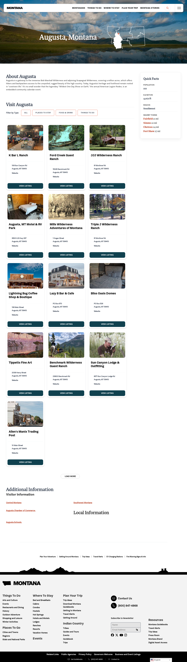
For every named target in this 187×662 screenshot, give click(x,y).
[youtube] (121, 635)
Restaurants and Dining (13, 607)
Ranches (37, 625)
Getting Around (70, 617)
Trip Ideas (86, 557)
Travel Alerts (98, 557)
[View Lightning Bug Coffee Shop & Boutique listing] (25, 276)
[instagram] (125, 635)
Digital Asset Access (157, 642)
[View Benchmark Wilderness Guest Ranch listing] (66, 345)
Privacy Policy (85, 654)
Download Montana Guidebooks (72, 605)
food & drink (66, 113)
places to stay (43, 113)
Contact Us (125, 598)
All (26, 113)
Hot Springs (38, 614)
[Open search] (167, 8)
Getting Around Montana (69, 557)
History (6, 611)
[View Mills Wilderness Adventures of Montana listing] (66, 206)
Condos (36, 607)
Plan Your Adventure (48, 557)
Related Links (53, 654)
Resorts (36, 629)
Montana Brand (155, 639)
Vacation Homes (40, 632)
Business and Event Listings (128, 654)
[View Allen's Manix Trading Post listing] (25, 414)
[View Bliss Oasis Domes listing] (107, 276)
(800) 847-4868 (128, 605)
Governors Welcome (103, 654)
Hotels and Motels (41, 618)
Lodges (36, 622)
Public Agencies (68, 654)
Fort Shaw (148, 131)
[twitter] (116, 635)
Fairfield (148, 118)
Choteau (148, 127)
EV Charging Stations (114, 557)
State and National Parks (14, 639)
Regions (6, 636)
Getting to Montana (72, 610)
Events (6, 604)
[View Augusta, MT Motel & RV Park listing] (25, 206)
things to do (87, 113)
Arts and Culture (10, 600)
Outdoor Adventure (11, 614)
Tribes (66, 628)
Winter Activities (10, 622)
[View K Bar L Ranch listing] (25, 137)
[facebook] (112, 635)
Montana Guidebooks (158, 624)
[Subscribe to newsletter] (137, 629)
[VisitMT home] (15, 8)
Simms (147, 122)
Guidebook (68, 639)
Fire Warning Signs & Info (136, 557)
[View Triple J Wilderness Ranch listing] (107, 206)
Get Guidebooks (76, 659)
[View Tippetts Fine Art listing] (25, 345)
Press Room (153, 635)
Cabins (36, 604)
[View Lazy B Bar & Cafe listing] (66, 276)
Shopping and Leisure (12, 618)
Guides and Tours (71, 631)
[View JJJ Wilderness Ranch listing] (107, 137)
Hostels (36, 611)
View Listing (25, 186)
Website (15, 173)
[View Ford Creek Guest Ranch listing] (66, 137)
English (157, 660)
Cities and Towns (10, 632)
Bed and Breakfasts (41, 600)
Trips (65, 642)
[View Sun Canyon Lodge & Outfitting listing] (107, 345)
